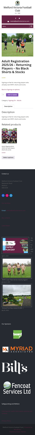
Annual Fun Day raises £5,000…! (13, 308)
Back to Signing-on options (11, 89)
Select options (8, 157)
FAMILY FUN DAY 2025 (31, 246)
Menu (4, 26)
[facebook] (15, 18)
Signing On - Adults (14, 100)
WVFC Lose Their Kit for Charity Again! (14, 280)
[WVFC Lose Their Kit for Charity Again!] (16, 268)
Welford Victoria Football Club (17, 9)
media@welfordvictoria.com (19, 21)
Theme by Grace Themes (17, 432)
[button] (30, 36)
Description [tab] (8, 106)
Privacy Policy (6, 421)
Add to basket (12, 95)
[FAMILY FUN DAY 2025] (15, 245)
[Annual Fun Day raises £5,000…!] (16, 295)
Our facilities (6, 203)
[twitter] (19, 18)
